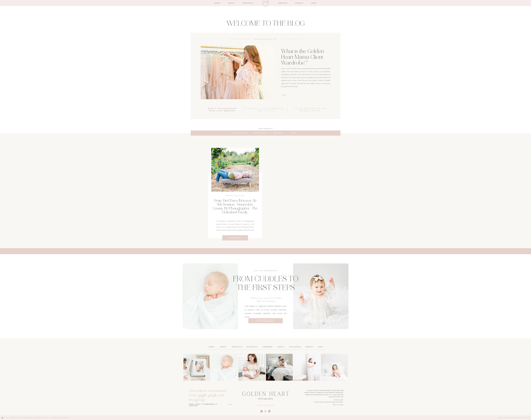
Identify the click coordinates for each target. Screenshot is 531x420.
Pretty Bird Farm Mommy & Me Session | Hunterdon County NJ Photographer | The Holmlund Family (235, 207)
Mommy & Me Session (235, 195)
